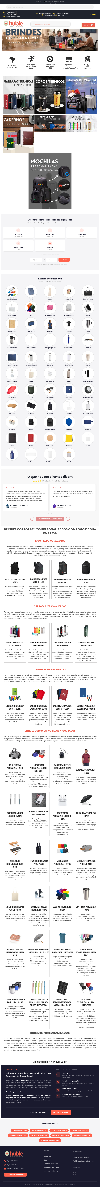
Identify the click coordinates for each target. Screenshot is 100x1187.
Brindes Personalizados (50, 1033)
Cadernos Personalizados (60, 1135)
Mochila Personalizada (39, 1130)
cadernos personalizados (50, 669)
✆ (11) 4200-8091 (39, 1)
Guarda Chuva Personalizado (50, 1140)
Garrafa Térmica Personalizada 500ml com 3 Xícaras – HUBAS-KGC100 (62, 1002)
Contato (58, 3)
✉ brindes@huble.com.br (59, 1)
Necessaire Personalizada (82, 1135)
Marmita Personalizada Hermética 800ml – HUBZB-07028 (15, 952)
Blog (55, 3)
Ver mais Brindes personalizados (50, 1062)
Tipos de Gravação (44, 3)
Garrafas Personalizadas (18, 1135)
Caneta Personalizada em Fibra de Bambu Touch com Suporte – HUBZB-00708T (38, 1002)
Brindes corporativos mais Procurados (50, 730)
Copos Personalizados (20, 1130)
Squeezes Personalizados (39, 1135)
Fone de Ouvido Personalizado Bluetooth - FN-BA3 (62, 816)
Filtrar (65, 260)
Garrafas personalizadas (50, 606)
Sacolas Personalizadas (59, 1130)
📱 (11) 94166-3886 (48, 1)
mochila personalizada (50, 540)
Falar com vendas (62, 1113)
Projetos (51, 3)
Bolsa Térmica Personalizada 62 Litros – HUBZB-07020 (86, 1002)
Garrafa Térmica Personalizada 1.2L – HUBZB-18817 (86, 952)
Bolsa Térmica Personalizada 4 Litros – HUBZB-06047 (39, 768)
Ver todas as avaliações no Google (50, 519)
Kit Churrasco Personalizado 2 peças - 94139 (15, 864)
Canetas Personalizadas (80, 1130)
